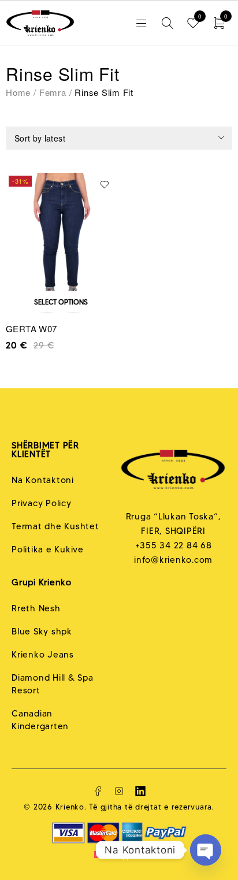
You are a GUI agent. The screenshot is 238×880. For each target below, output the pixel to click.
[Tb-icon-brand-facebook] (97, 791)
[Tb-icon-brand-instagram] (119, 791)
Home (18, 92)
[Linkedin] (140, 791)
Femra (52, 92)
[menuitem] (119, 854)
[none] (119, 854)
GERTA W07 (31, 328)
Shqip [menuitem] (120, 855)
